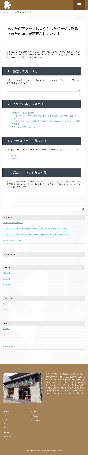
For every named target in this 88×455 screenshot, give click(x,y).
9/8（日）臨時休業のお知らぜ (23, 127)
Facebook (36, 412)
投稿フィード (7, 335)
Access (6, 428)
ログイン (6, 329)
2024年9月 (6, 273)
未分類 (14, 158)
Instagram (36, 420)
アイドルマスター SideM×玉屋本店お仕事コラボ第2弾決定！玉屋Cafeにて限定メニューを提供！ (35, 229)
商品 (5, 420)
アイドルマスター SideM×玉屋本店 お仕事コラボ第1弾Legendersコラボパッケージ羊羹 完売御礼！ (37, 235)
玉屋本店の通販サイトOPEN (23, 113)
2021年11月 (7, 284)
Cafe (5, 415)
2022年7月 (6, 279)
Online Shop (8, 436)
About (6, 424)
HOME (6, 411)
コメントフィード (9, 341)
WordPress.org (8, 346)
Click (14, 156)
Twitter (35, 416)
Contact (6, 432)
